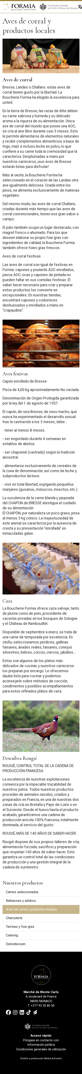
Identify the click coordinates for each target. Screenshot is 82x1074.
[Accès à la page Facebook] (8, 1012)
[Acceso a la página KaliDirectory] (35, 1012)
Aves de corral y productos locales (31, 909)
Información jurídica (41, 1045)
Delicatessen (15, 944)
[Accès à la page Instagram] (15, 1012)
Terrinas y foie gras (20, 927)
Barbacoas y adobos (21, 901)
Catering (12, 935)
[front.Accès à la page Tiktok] (28, 1012)
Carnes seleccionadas (22, 892)
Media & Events (53, 1058)
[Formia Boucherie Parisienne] (19, 6)
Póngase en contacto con (41, 1040)
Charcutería (14, 918)
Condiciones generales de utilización (41, 1049)
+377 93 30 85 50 (42, 1005)
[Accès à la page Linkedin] (21, 1012)
